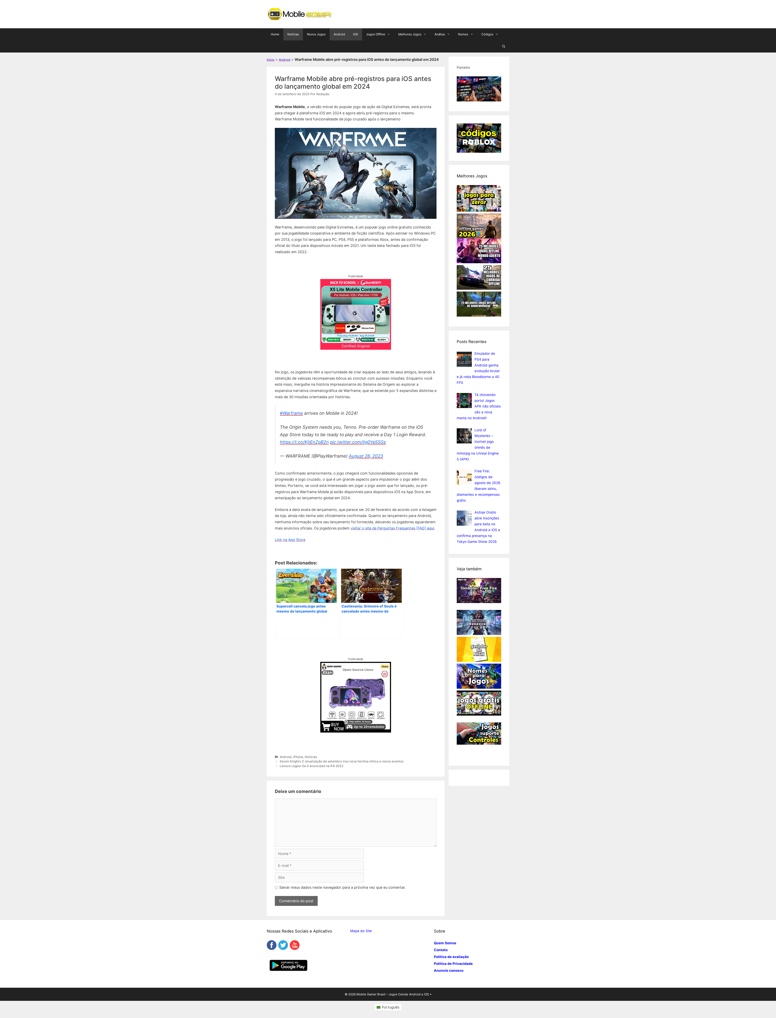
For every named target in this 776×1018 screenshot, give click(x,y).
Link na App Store (290, 540)
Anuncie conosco (448, 971)
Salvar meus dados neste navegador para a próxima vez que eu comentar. (342, 887)
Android (339, 34)
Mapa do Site (361, 931)
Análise (439, 34)
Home (275, 34)
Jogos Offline (375, 34)
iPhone (298, 757)
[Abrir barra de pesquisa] (503, 46)
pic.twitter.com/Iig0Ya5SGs (358, 442)
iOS (355, 34)
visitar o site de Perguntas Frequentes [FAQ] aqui (392, 528)
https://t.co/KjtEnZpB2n (304, 442)
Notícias (293, 34)
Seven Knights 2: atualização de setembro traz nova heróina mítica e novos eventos (342, 761)
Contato (441, 950)
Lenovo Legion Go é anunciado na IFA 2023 (311, 766)
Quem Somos (445, 943)
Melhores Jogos (409, 34)
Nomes (463, 34)
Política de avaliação (451, 957)
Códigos (487, 34)
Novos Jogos (316, 34)
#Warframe (291, 413)
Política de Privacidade (453, 964)
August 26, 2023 (366, 456)
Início (270, 60)
